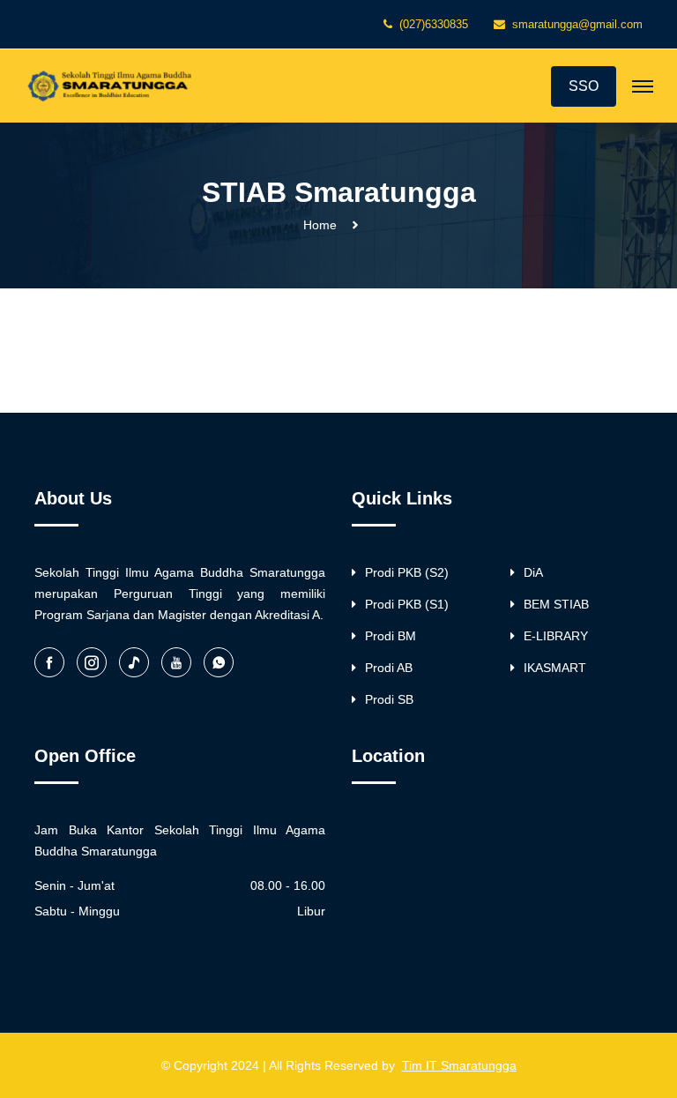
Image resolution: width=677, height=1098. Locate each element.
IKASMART (555, 668)
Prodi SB (389, 699)
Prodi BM (390, 636)
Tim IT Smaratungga (459, 1065)
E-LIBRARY (556, 636)
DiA (533, 572)
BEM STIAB (556, 604)
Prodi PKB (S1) (407, 604)
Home (320, 225)
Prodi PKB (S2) (407, 572)
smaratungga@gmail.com (577, 24)
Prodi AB (389, 668)
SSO (584, 85)
